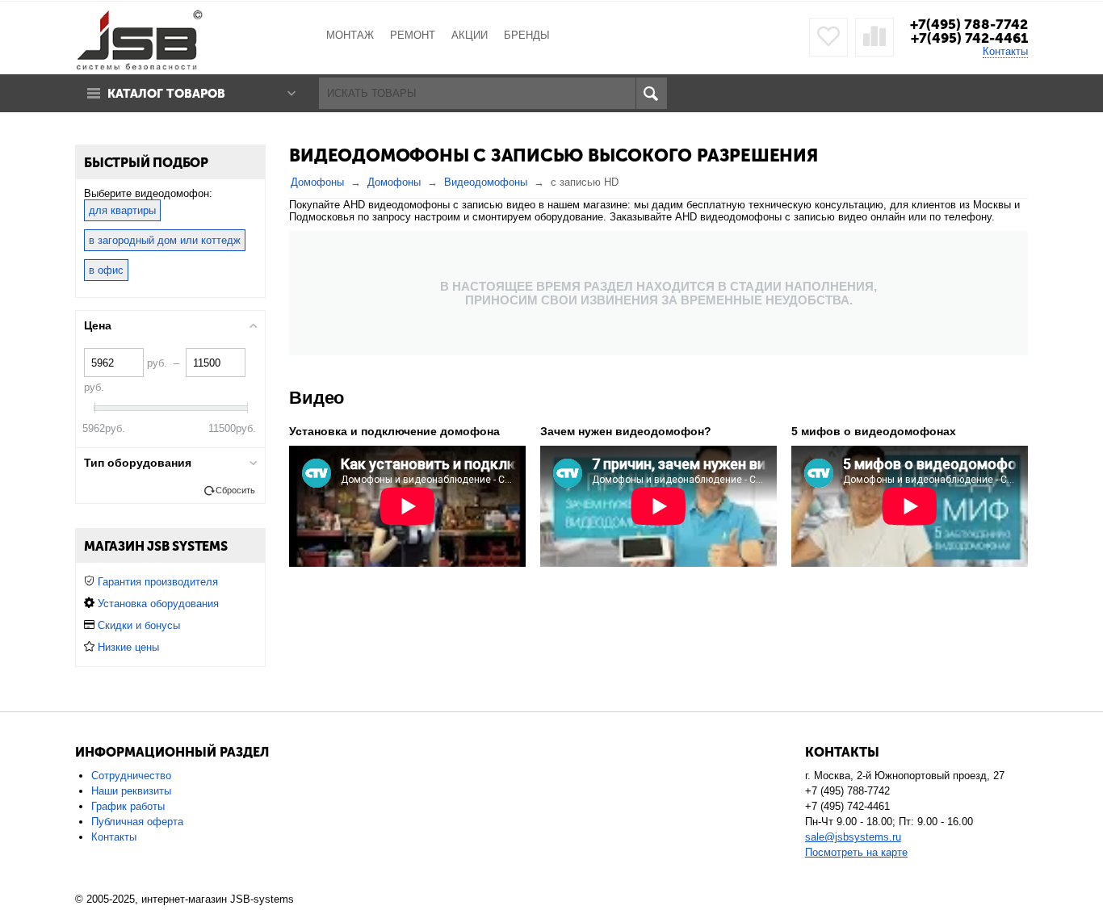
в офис (106, 270)
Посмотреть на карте (856, 852)
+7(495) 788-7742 (969, 24)
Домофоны (317, 182)
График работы (128, 806)
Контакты (1005, 51)
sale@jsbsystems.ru (853, 837)
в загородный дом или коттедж (165, 240)
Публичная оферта (137, 822)
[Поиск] (651, 93)
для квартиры (122, 210)
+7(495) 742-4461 (969, 38)
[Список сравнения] (874, 37)
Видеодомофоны (485, 182)
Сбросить (235, 490)
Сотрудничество (131, 776)
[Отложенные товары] (828, 37)
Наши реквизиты (131, 791)
